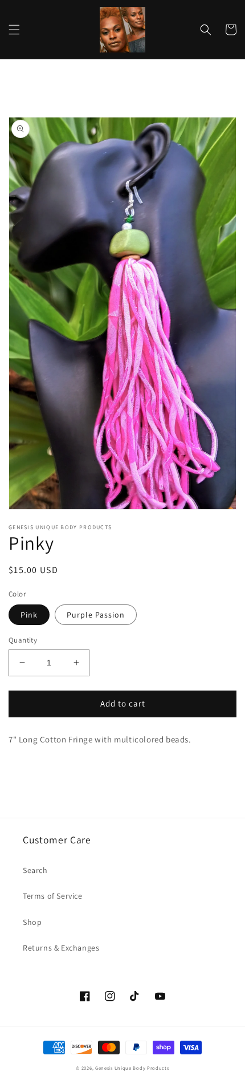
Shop (32, 922)
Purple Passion (96, 615)
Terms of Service (53, 896)
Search (35, 870)
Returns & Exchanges (61, 948)
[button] (14, 29)
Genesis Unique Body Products (132, 1068)
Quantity (23, 640)
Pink (29, 615)
